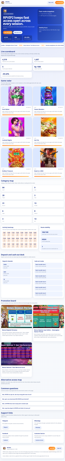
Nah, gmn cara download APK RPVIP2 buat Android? (15, 399)
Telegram (6, 427)
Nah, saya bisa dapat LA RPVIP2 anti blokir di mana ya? (16, 408)
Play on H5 (51, 2)
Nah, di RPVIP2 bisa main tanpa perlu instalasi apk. (15, 403)
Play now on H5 (17, 32)
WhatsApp (38, 427)
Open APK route (7, 32)
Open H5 (59, 448)
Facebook (6, 440)
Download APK (59, 2)
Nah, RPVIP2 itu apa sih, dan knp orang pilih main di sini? (16, 394)
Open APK (52, 448)
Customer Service (39, 440)
